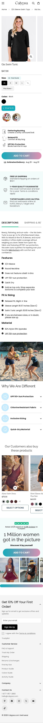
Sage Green (7, 501)
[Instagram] (19, 701)
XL (28, 83)
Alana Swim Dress (9, 494)
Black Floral (3, 501)
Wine (11, 501)
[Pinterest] (5, 701)
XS (4, 83)
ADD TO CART (21, 552)
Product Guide (8, 669)
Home (4, 9)
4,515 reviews (29, 527)
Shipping (5, 656)
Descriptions (10, 222)
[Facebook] (12, 701)
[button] (38, 3)
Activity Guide (7, 677)
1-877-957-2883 (9, 694)
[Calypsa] (21, 3)
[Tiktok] (5, 708)
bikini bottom (14, 250)
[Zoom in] (31, 56)
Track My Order (8, 652)
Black (4, 101)
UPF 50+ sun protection (16, 333)
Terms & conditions (27, 633)
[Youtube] (33, 701)
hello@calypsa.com (10, 696)
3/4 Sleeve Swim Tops (20, 9)
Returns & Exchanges (10, 660)
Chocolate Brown (15, 501)
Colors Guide (7, 673)
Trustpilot (6, 638)
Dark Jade (36, 504)
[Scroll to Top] (38, 710)
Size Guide (15, 78)
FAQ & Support (8, 648)
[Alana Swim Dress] (15, 473)
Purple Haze (32, 504)
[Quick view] (15, 488)
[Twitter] (26, 701)
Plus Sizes (7, 88)
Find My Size (7, 664)
